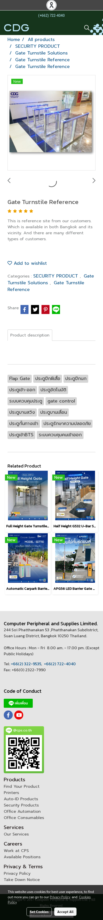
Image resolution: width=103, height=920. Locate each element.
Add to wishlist (29, 263)
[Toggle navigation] (96, 27)
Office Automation (22, 811)
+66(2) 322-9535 (26, 664)
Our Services (16, 834)
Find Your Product (22, 787)
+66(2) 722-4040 (60, 664)
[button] (85, 27)
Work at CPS (16, 851)
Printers (11, 793)
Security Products (21, 805)
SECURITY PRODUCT (56, 276)
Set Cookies (39, 911)
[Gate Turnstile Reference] (51, 123)
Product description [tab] (30, 335)
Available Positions (22, 857)
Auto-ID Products (21, 799)
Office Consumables (24, 818)
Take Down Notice (22, 880)
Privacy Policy (17, 873)
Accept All (65, 911)
